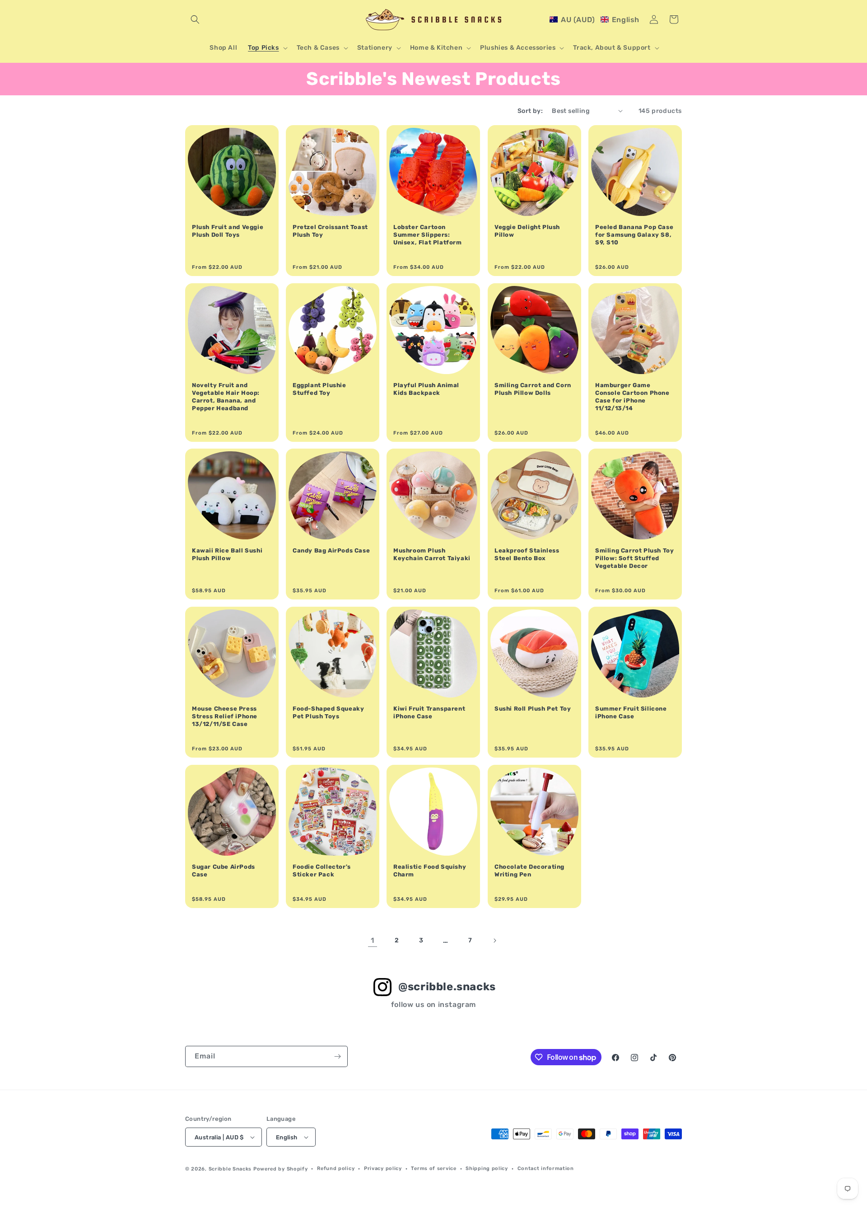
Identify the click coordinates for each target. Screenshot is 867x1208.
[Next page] (494, 940)
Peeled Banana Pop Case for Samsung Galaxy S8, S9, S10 (634, 235)
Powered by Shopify (280, 1169)
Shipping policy (487, 1168)
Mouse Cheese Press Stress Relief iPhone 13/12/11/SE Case (224, 716)
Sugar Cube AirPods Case (223, 870)
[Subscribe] (337, 1056)
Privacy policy (383, 1168)
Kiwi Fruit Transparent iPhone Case (429, 712)
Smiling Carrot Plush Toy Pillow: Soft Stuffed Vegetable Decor (634, 558)
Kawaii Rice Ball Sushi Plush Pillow (227, 554)
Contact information (545, 1168)
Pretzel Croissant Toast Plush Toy (330, 231)
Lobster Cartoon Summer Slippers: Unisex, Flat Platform (427, 235)
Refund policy (335, 1168)
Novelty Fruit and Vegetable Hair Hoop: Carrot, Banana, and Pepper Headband (226, 397)
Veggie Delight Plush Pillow (527, 231)
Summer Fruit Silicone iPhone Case (631, 712)
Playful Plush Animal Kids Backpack (426, 389)
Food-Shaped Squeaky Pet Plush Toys (328, 712)
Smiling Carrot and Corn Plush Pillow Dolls (532, 389)
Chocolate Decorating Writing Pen (529, 870)
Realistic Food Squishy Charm (429, 870)
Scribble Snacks (230, 1169)
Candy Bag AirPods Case (331, 550)
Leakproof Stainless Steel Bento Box (526, 554)
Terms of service (433, 1168)
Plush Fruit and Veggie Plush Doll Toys (227, 231)
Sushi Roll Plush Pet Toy (532, 708)
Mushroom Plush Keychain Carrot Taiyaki (432, 554)
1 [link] (372, 940)
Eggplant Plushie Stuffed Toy (319, 389)
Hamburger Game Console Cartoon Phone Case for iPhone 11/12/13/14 (632, 397)
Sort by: (530, 111)
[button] (195, 19)
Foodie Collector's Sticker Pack (322, 870)
